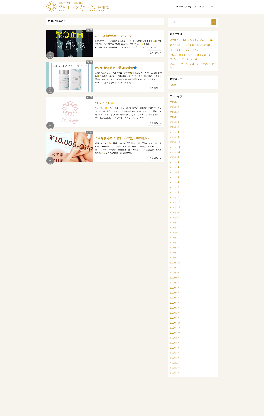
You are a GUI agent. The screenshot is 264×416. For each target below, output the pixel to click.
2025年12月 (175, 142)
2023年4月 (175, 303)
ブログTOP (207, 7)
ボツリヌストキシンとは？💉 (184, 50)
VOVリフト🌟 (104, 103)
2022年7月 (175, 348)
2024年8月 (175, 222)
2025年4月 (175, 182)
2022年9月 (175, 338)
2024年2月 (175, 252)
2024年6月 (175, 232)
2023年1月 (175, 318)
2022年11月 (175, 328)
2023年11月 (175, 267)
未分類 (89, 30)
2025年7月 (175, 167)
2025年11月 (175, 147)
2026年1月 (175, 137)
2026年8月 (175, 102)
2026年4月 (175, 122)
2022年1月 (175, 373)
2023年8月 (175, 283)
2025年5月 (175, 177)
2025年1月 (175, 197)
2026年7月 (175, 107)
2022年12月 (175, 323)
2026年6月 (175, 112)
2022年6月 (175, 353)
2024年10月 (175, 212)
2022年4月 (175, 363)
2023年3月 (175, 308)
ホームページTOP (187, 7)
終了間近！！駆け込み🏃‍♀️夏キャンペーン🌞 (191, 40)
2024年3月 (175, 248)
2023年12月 (175, 263)
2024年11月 (175, 207)
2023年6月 (175, 293)
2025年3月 (175, 187)
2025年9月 (175, 157)
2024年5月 (175, 237)
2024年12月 (175, 202)
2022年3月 (175, 368)
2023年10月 (175, 272)
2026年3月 (175, 127)
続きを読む (155, 53)
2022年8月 (175, 343)
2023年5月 (175, 298)
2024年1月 (175, 257)
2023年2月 (175, 313)
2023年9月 (175, 278)
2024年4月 (175, 242)
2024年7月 (175, 227)
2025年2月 (175, 192)
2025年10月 (175, 152)
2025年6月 (175, 172)
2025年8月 (175, 162)
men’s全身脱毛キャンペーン (113, 36)
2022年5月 (175, 358)
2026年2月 (175, 132)
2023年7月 (175, 288)
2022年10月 (175, 333)
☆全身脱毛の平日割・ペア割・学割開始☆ (122, 138)
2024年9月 (175, 217)
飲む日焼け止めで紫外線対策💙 (116, 68)
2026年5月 (175, 117)
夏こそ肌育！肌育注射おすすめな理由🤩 (190, 45)
